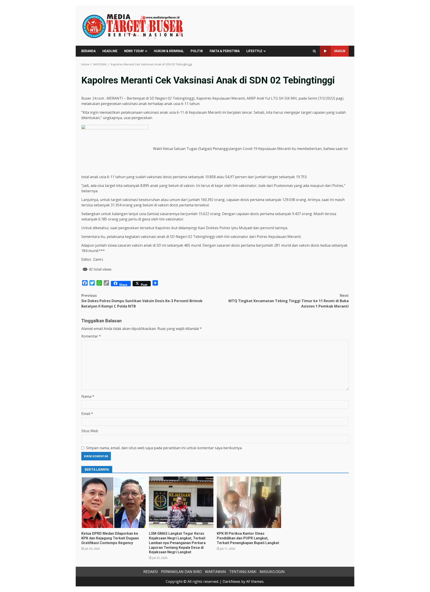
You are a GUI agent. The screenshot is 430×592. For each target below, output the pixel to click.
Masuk (339, 51)
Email (87, 413)
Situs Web (89, 430)
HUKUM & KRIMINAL (169, 51)
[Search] (314, 51)
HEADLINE (109, 51)
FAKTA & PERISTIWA (225, 51)
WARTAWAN (215, 571)
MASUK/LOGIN (272, 571)
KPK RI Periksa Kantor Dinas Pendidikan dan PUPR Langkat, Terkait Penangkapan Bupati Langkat (249, 502)
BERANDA (88, 51)
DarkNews (231, 581)
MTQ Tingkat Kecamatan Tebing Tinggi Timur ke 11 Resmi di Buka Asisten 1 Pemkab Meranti (288, 301)
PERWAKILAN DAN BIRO (181, 571)
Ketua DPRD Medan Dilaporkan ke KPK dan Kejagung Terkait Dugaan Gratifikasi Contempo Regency (113, 502)
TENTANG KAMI (242, 571)
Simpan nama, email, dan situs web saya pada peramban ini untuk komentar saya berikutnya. (164, 447)
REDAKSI (150, 571)
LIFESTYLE (254, 51)
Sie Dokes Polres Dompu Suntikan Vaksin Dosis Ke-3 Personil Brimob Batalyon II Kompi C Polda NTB (141, 301)
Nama (87, 396)
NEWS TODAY (134, 51)
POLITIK (197, 51)
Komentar (91, 336)
